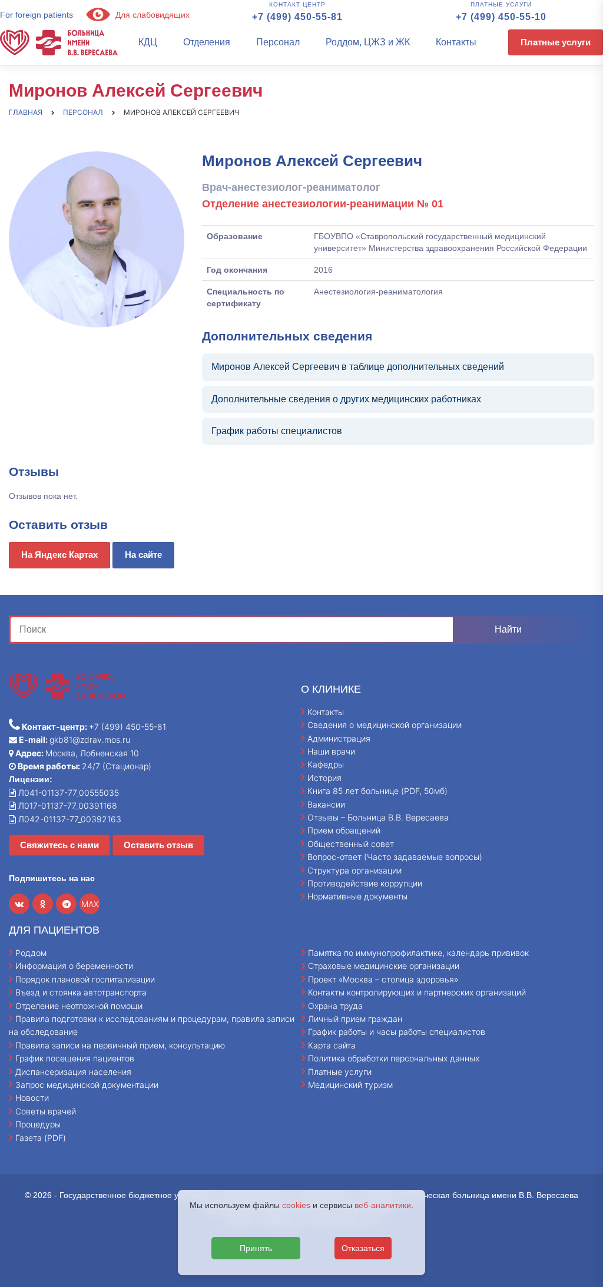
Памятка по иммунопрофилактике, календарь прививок (418, 953)
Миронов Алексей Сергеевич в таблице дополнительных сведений (357, 367)
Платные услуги (556, 42)
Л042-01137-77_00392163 (68, 819)
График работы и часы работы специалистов (396, 1032)
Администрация (338, 738)
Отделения (206, 42)
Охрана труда (335, 1006)
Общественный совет (350, 844)
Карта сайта (332, 1045)
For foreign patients (36, 14)
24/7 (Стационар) (83, 766)
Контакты (456, 42)
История (324, 778)
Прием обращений (343, 830)
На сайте (143, 555)
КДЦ (147, 42)
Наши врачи (331, 751)
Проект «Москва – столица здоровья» (383, 979)
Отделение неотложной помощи (79, 1006)
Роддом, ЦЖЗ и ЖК (368, 42)
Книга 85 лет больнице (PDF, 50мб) (377, 791)
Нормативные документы (357, 896)
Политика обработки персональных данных (393, 1058)
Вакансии (326, 804)
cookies (296, 1205)
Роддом (31, 953)
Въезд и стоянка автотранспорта (81, 992)
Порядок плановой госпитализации (85, 979)
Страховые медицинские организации (383, 966)
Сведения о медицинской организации (384, 725)
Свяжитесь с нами (59, 845)
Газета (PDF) (40, 1138)
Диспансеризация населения (73, 1072)
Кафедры (325, 764)
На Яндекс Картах (59, 555)
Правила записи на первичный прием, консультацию (120, 1045)
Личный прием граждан (355, 1019)
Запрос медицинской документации (86, 1085)
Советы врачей (45, 1111)
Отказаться (363, 1248)
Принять (256, 1248)
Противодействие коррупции (364, 883)
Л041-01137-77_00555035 (67, 793)
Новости (32, 1098)
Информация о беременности (74, 966)
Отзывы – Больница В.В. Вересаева (378, 817)
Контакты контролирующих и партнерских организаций (417, 992)
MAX (90, 904)
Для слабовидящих (151, 14)
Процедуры (38, 1124)
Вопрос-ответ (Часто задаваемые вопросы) (394, 857)
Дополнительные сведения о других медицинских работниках (346, 399)
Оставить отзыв (158, 845)
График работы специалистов (276, 431)
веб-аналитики (382, 1205)
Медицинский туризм (350, 1085)
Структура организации (354, 870)
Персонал (278, 42)
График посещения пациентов (74, 1058)
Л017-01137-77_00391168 (66, 805)
